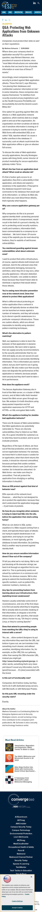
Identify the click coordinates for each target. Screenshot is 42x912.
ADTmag (21, 820)
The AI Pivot (21, 873)
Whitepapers (19, 12)
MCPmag (21, 840)
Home (3, 12)
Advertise (38, 12)
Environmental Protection (21, 833)
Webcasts (29, 12)
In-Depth (7, 23)
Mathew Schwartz (11, 48)
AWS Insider (21, 823)
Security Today (21, 860)
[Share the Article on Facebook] (2, 20)
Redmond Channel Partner (21, 857)
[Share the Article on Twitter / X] (9, 20)
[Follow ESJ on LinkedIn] (34, 3)
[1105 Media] (21, 806)
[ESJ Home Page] (8, 4)
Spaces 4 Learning (21, 863)
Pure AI (21, 850)
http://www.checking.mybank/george (18, 661)
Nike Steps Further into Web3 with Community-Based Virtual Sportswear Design (25, 770)
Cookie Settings (17, 901)
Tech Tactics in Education (21, 870)
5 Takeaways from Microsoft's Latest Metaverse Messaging (23, 780)
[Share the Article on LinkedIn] (5, 20)
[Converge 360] (21, 800)
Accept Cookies (17, 908)
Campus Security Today (21, 826)
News (10, 12)
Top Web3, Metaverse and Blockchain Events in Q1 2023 (25, 758)
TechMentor (21, 867)
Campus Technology (21, 830)
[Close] (31, 876)
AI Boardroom (21, 816)
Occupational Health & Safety (21, 847)
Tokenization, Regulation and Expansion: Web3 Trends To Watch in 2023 (24, 747)
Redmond (21, 853)
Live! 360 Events (21, 837)
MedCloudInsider (21, 843)
